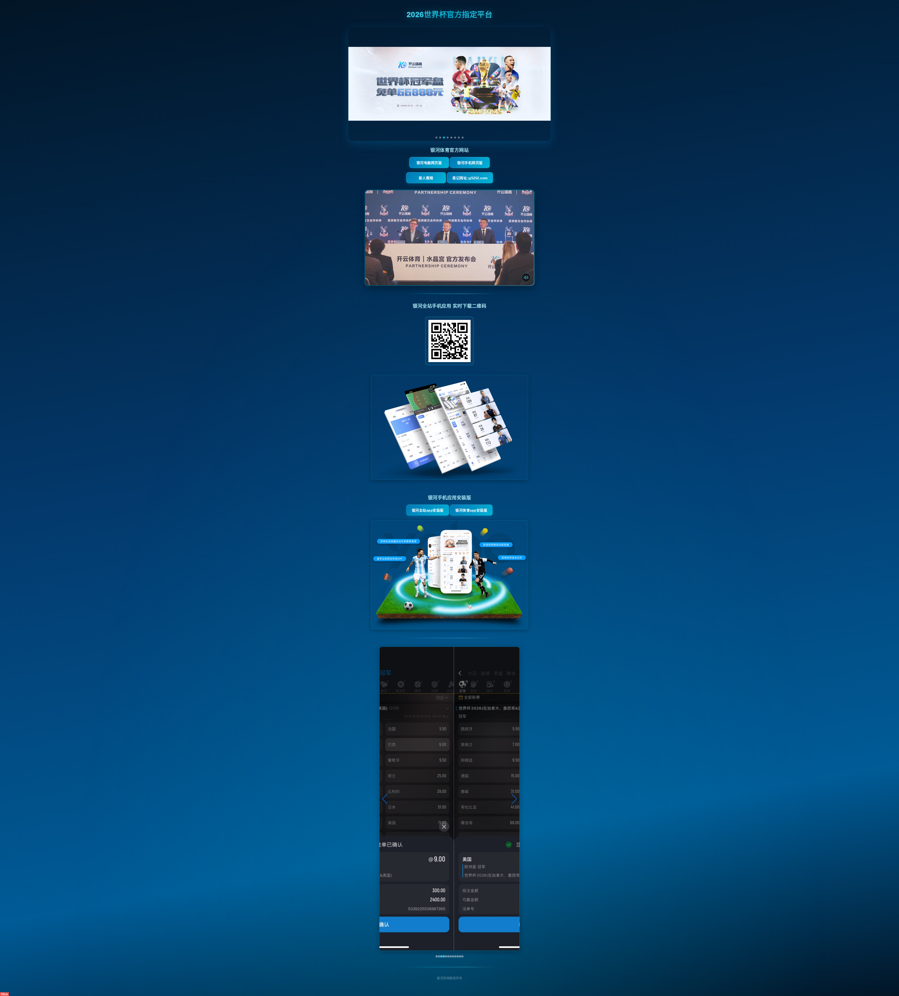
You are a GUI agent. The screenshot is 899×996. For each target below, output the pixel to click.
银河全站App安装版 (428, 510)
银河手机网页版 (470, 163)
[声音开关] (526, 277)
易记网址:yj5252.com (470, 178)
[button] (385, 799)
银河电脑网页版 (429, 163)
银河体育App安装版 (471, 510)
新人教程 (426, 178)
